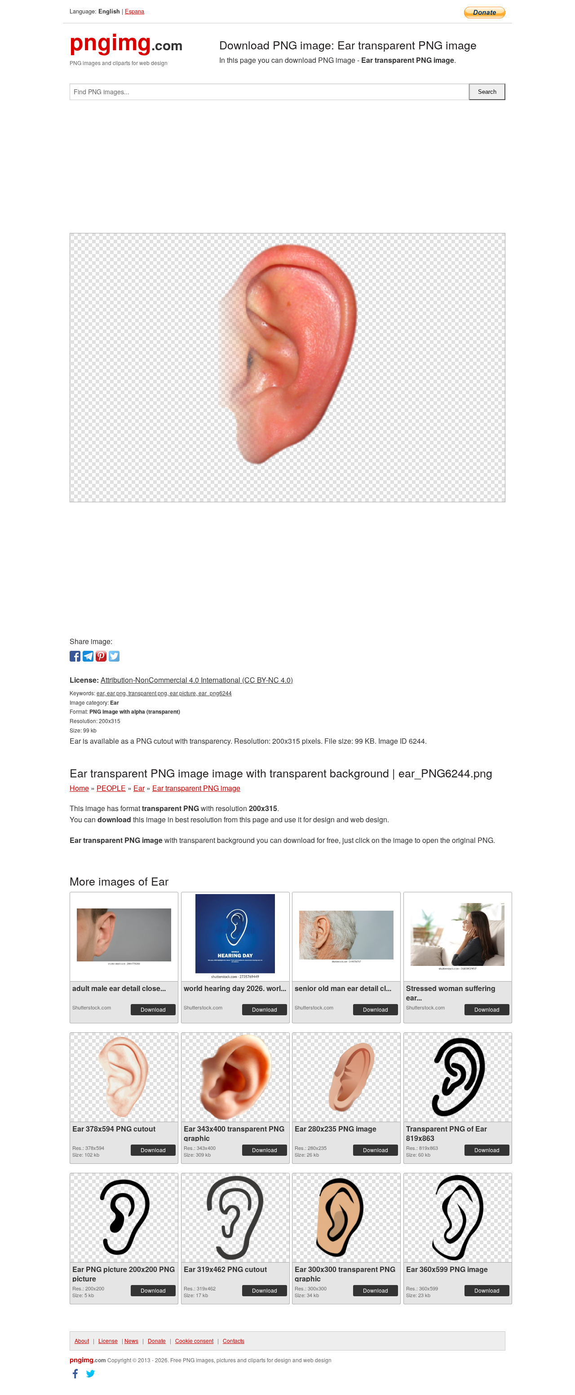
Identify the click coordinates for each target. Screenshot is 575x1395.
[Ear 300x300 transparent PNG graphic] (346, 1217)
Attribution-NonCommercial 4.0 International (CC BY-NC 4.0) (197, 680)
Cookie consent (194, 1340)
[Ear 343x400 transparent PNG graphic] (235, 1077)
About (82, 1340)
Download (153, 1009)
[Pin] (101, 656)
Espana (134, 11)
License (108, 1340)
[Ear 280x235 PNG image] (346, 1077)
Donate (157, 1340)
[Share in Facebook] (75, 656)
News (131, 1340)
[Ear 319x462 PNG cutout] (235, 1217)
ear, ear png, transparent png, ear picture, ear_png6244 (164, 693)
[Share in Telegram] (88, 656)
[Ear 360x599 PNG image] (457, 1217)
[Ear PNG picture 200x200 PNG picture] (124, 1217)
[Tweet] (114, 656)
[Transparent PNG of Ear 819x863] (457, 1077)
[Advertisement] (287, 170)
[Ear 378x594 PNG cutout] (124, 1077)
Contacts (233, 1340)
